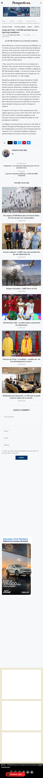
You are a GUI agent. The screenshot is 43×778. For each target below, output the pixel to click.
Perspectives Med (14, 35)
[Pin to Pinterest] (24, 142)
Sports (12, 21)
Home (4, 21)
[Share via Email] (28, 142)
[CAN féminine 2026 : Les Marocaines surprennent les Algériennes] (21, 307)
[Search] (41, 3)
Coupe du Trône (31, 21)
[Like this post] (10, 142)
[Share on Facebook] (15, 142)
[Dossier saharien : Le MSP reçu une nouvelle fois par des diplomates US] (21, 236)
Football (20, 21)
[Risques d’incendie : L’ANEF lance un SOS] (21, 273)
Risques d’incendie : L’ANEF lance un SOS (21, 289)
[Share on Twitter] (20, 142)
